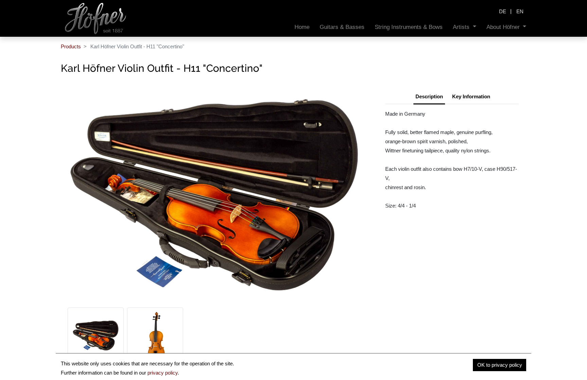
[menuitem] (302, 27)
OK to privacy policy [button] (499, 365)
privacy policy (162, 373)
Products (71, 46)
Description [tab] (429, 96)
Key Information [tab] (471, 96)
